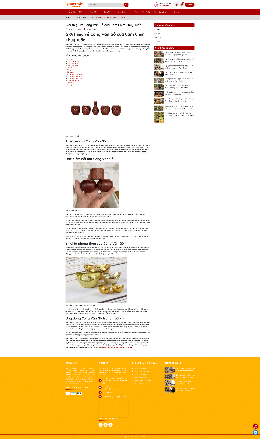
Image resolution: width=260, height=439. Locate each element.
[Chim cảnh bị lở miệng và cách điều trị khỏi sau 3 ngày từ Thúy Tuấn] (159, 54)
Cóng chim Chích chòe (74, 76)
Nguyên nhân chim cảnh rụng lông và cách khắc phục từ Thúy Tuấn (179, 67)
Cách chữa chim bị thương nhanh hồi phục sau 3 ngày (178, 73)
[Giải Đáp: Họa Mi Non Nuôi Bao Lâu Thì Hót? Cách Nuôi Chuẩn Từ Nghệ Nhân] (159, 108)
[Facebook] (105, 425)
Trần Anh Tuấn (91, 29)
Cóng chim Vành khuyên (75, 74)
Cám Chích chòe (72, 63)
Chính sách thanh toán (142, 368)
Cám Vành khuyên (73, 61)
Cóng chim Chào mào (74, 78)
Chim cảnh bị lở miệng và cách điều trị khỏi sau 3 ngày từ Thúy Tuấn (179, 53)
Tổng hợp (70, 70)
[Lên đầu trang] (256, 421)
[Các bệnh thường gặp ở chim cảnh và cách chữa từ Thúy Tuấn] (159, 80)
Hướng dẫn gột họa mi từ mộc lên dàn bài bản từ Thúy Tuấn (179, 93)
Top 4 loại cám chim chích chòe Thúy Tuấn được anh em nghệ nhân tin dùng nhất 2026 (179, 114)
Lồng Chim (122, 12)
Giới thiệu (82, 12)
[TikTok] (110, 425)
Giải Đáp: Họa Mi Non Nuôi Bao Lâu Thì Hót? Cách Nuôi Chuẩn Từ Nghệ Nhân (179, 107)
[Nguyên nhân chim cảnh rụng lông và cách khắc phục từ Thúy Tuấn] (159, 67)
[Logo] (75, 4)
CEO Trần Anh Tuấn (141, 383)
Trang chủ (71, 12)
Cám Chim (94, 12)
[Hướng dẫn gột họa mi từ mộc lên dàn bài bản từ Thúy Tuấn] (159, 93)
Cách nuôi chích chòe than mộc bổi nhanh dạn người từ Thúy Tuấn (178, 86)
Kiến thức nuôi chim (161, 12)
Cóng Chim (108, 12)
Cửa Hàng (189, 4)
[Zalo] (101, 425)
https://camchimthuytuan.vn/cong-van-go (117, 347)
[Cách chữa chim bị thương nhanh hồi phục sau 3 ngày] (159, 74)
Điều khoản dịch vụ (141, 377)
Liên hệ (177, 12)
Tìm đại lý (146, 12)
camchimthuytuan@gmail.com (114, 397)
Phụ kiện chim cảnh (73, 85)
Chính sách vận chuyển (142, 371)
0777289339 (164, 6)
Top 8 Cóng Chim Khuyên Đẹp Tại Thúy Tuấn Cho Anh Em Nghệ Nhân (179, 100)
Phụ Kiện (135, 12)
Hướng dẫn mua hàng (142, 380)
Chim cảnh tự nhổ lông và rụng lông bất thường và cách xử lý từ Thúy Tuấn (180, 60)
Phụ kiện (157, 41)
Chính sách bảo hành (142, 374)
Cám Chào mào (72, 66)
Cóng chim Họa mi (73, 80)
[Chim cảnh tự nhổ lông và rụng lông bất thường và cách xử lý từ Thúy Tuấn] (159, 60)
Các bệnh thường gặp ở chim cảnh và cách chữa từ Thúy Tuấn (179, 80)
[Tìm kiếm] (126, 5)
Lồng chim (70, 83)
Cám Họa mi (71, 68)
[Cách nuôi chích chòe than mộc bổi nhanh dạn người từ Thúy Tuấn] (159, 87)
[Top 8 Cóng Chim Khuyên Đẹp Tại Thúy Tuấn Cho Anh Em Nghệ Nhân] (159, 101)
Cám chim (70, 59)
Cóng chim (70, 72)
